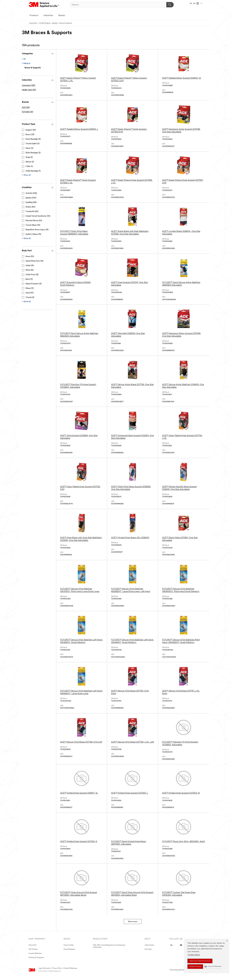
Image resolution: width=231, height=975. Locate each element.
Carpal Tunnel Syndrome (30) (38, 216)
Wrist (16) (29, 270)
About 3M (32, 945)
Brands (61, 15)
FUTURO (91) (27, 112)
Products (34, 15)
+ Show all (26, 175)
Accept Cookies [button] (195, 966)
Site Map (148, 949)
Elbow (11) (30, 288)
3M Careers (33, 949)
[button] (213, 966)
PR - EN (193, 3)
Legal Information (44, 968)
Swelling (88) (31, 202)
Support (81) (31, 130)
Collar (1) (29, 166)
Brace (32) (30, 135)
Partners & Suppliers (36, 957)
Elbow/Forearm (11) (34, 284)
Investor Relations (35, 953)
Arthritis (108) (31, 193)
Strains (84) (30, 207)
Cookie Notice (194, 955)
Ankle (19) (30, 266)
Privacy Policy (57, 968)
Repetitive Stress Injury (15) (37, 230)
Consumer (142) (28, 85)
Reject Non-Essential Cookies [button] (200, 961)
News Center (69, 945)
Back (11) (29, 279)
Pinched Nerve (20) (34, 221)
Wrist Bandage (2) (33, 153)
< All (24, 59)
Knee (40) (30, 256)
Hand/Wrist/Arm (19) (34, 261)
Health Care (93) (29, 90)
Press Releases (69, 949)
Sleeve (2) (30, 162)
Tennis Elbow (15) (33, 225)
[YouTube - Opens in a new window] (181, 945)
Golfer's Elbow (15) (33, 234)
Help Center (149, 945)
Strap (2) (29, 157)
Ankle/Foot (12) (32, 275)
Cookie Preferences (70, 968)
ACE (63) (26, 108)
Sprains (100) (31, 198)
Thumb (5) (30, 297)
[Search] (170, 4)
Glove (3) (29, 148)
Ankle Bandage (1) (33, 171)
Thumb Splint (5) (32, 144)
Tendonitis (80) (32, 212)
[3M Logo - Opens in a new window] (44, 4)
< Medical (26, 64)
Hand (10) (29, 293)
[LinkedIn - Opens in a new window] (171, 945)
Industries (48, 15)
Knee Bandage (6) (33, 139)
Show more (132, 921)
